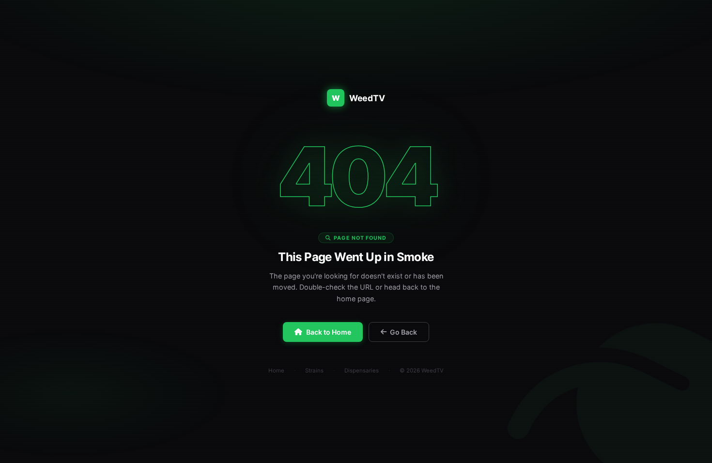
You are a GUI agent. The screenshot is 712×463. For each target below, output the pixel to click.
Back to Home (328, 332)
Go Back (403, 332)
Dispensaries (361, 370)
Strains (314, 370)
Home (276, 370)
